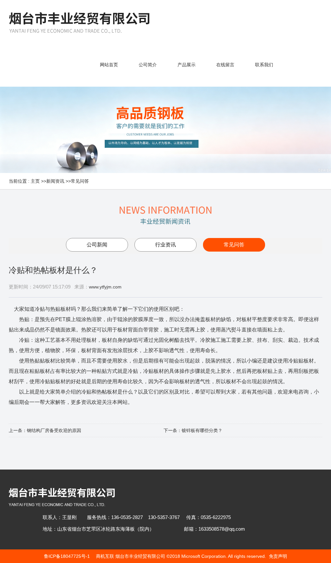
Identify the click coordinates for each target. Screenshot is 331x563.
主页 (35, 181)
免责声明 (278, 556)
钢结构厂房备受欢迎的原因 (54, 430)
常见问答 (80, 181)
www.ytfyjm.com (105, 286)
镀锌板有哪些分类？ (202, 430)
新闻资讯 (55, 181)
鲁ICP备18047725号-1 (67, 556)
